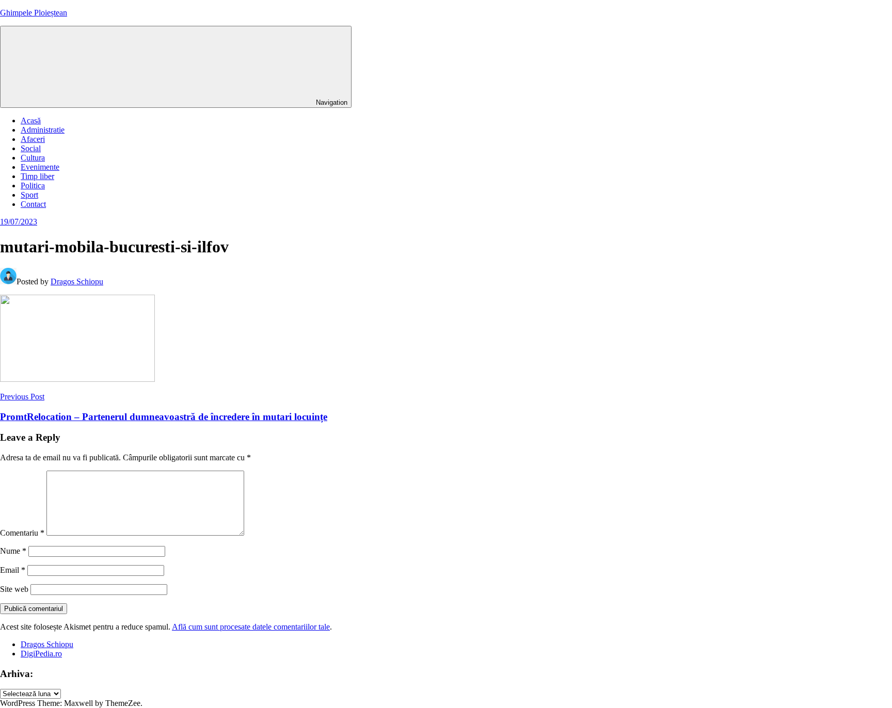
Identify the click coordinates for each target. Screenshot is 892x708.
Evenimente (40, 167)
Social (31, 148)
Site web (14, 589)
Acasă (31, 120)
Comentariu (22, 532)
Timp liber (37, 176)
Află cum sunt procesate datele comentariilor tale (251, 626)
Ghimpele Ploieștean (33, 12)
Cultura (33, 157)
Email (12, 570)
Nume (13, 550)
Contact (33, 204)
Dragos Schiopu (77, 281)
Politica (33, 185)
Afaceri (33, 139)
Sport (29, 194)
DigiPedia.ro (41, 653)
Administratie (43, 129)
